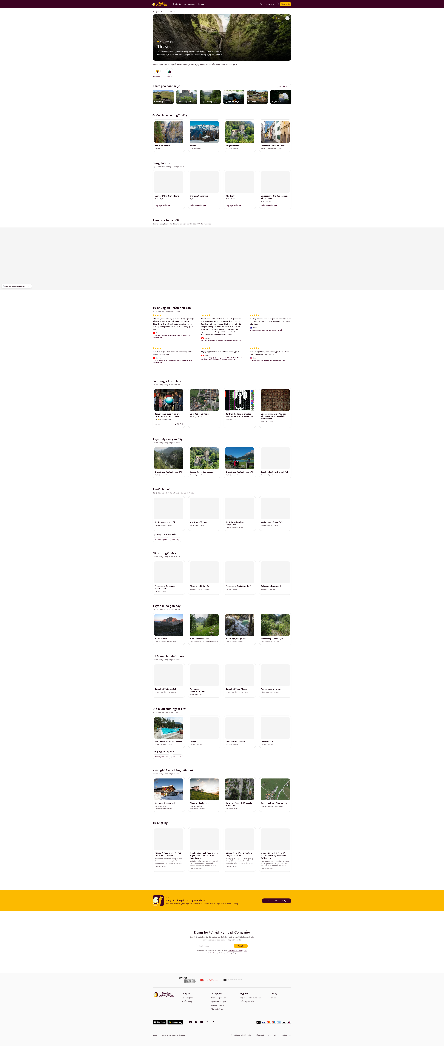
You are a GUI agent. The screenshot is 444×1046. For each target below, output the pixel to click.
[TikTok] (212, 1022)
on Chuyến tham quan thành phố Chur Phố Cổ (266, 330)
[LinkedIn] (190, 1022)
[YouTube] (201, 1022)
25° (279, 18)
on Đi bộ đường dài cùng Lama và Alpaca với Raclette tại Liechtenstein (172, 361)
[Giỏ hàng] (261, 4)
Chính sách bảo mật (235, 950)
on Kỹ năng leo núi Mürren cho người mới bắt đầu (267, 360)
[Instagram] (207, 1022)
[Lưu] (287, 18)
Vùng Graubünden (160, 12)
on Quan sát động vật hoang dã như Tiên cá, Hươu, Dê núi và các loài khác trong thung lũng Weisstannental (221, 358)
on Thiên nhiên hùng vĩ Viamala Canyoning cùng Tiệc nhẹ (221, 340)
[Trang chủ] (161, 4)
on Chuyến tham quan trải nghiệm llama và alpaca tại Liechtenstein (171, 336)
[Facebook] (196, 1022)
